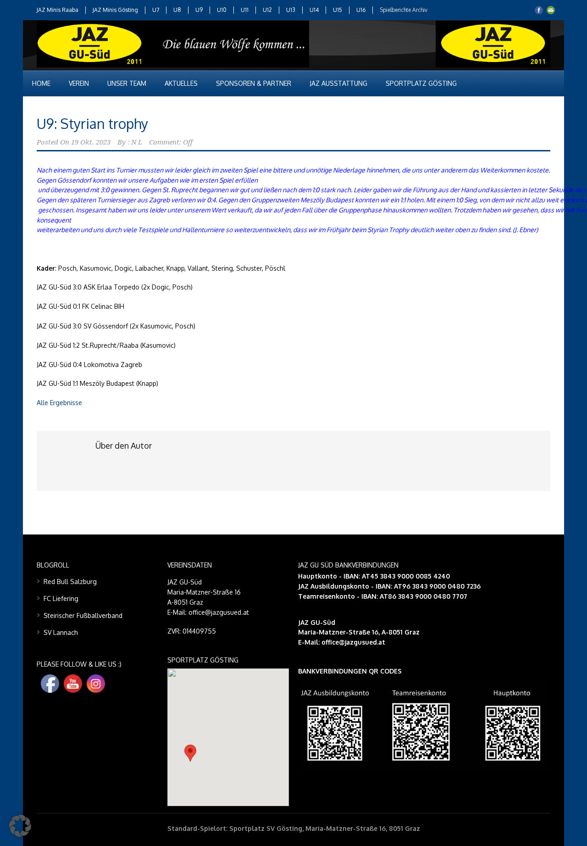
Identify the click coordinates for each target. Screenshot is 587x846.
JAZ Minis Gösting (115, 9)
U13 (290, 9)
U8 (177, 9)
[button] (190, 753)
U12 (267, 9)
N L (136, 142)
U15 (337, 9)
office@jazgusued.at (353, 642)
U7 (155, 9)
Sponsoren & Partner (253, 83)
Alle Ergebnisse (59, 402)
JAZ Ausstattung (338, 83)
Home (41, 83)
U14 (314, 9)
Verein (79, 83)
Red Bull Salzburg (70, 581)
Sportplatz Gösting (421, 83)
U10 (222, 9)
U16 (360, 9)
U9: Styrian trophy (92, 123)
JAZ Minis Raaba (57, 9)
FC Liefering (61, 598)
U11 (245, 9)
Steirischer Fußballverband (83, 615)
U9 (199, 9)
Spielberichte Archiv (403, 9)
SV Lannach (61, 632)
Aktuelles (181, 83)
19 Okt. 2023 (91, 142)
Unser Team (126, 83)
